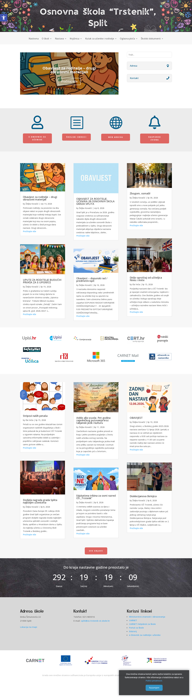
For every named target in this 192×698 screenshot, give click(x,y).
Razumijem (154, 687)
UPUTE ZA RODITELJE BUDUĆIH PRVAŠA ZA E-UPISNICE (42, 281)
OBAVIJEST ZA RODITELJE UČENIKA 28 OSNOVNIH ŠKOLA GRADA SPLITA (95, 201)
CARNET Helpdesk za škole (142, 624)
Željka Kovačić (32, 203)
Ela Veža (136, 284)
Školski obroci (76, 137)
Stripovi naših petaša (35, 415)
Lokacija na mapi (28, 627)
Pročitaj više (69, 81)
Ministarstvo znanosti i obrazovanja (147, 616)
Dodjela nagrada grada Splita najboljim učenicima (40, 501)
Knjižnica (74, 39)
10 (80, 88)
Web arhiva (115, 137)
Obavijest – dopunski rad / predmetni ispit (91, 279)
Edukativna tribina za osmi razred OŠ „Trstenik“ (96, 497)
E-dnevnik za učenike (37, 138)
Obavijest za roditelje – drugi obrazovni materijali (69, 69)
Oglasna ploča (127, 39)
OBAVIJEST (136, 417)
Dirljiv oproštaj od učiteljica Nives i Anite (146, 279)
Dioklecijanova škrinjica (143, 496)
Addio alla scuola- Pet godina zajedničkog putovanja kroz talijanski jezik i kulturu (93, 420)
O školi (45, 39)
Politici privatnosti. (154, 680)
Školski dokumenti (151, 39)
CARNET (133, 620)
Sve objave (96, 551)
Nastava (59, 39)
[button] (3, 17)
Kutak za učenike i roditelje (99, 39)
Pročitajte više (29, 231)
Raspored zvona (154, 138)
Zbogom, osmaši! (140, 193)
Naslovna (34, 39)
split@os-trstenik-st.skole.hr (95, 620)
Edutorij (133, 631)
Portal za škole (136, 627)
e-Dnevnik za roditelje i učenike (145, 635)
